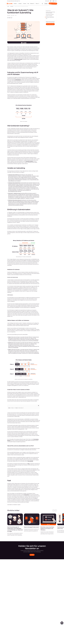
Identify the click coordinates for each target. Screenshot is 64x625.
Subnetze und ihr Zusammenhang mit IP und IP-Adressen (50, 12)
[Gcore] (9, 3)
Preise (28, 3)
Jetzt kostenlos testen (50, 24)
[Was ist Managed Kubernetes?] (32, 523)
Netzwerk (24, 3)
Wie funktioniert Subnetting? (50, 14)
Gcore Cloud (26, 494)
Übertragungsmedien (18, 59)
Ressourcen (32, 3)
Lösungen (19, 3)
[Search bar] (42, 4)
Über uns (37, 3)
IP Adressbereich (18, 79)
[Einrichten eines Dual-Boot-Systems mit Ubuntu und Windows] (48, 525)
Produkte (15, 3)
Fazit (46, 18)
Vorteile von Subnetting (49, 15)
